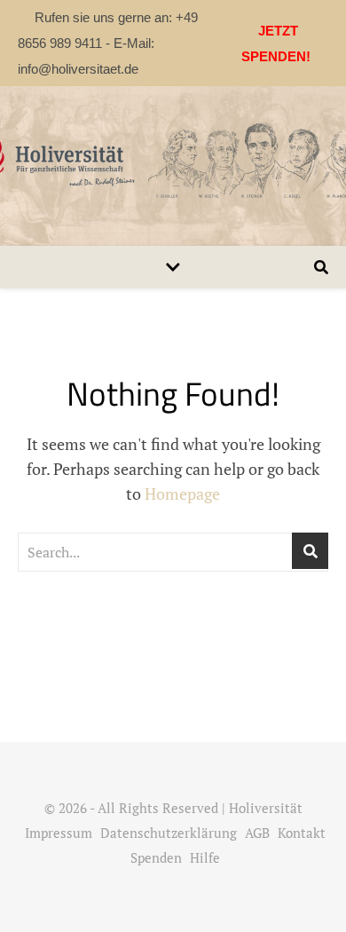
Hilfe (205, 857)
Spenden (156, 857)
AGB (257, 832)
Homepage (182, 493)
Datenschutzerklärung (168, 832)
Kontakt (302, 832)
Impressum (58, 832)
